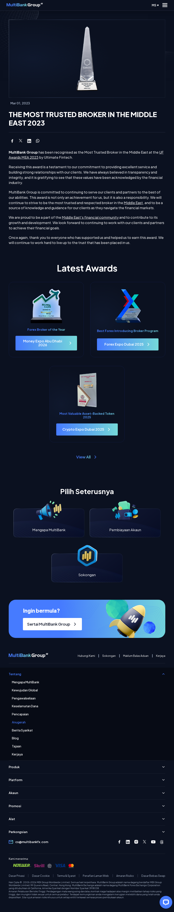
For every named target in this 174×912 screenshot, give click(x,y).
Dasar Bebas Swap (153, 875)
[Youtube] (153, 841)
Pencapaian (20, 714)
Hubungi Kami (86, 655)
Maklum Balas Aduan (136, 655)
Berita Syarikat (22, 730)
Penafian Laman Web (96, 875)
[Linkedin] (127, 841)
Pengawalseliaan (24, 698)
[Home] (25, 5)
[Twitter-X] (144, 841)
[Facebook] (119, 841)
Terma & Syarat (66, 875)
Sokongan (109, 655)
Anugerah (19, 722)
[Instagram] (136, 841)
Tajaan (16, 746)
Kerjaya (160, 655)
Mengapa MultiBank (25, 682)
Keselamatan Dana (25, 706)
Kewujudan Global (25, 690)
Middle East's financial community (90, 217)
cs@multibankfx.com (31, 842)
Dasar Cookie (41, 875)
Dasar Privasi (17, 875)
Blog (15, 738)
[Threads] (161, 841)
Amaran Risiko (125, 875)
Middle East (133, 202)
